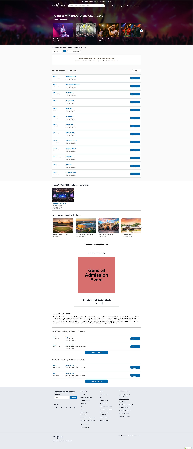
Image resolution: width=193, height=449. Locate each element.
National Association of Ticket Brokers (88, 421)
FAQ (101, 397)
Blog (82, 406)
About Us (83, 394)
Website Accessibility (105, 412)
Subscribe (73, 397)
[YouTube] (70, 407)
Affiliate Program (85, 412)
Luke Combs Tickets (124, 413)
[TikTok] (75, 407)
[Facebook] (56, 407)
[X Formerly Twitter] (61, 407)
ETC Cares (83, 403)
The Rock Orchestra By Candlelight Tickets (124, 395)
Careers (82, 409)
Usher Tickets (122, 402)
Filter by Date (57, 51)
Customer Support (104, 394)
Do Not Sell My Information (106, 409)
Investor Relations (85, 427)
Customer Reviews (85, 400)
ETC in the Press (84, 424)
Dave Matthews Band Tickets (126, 404)
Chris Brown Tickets (124, 399)
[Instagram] (66, 407)
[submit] (102, 5)
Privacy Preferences (105, 420)
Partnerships (84, 414)
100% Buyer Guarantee (86, 397)
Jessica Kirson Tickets (124, 416)
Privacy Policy (103, 403)
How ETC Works (104, 414)
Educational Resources (105, 417)
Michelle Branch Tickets (125, 410)
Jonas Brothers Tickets (124, 407)
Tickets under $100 (74, 51)
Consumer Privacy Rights (106, 406)
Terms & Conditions (104, 400)
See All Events (96, 352)
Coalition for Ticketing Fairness (88, 417)
